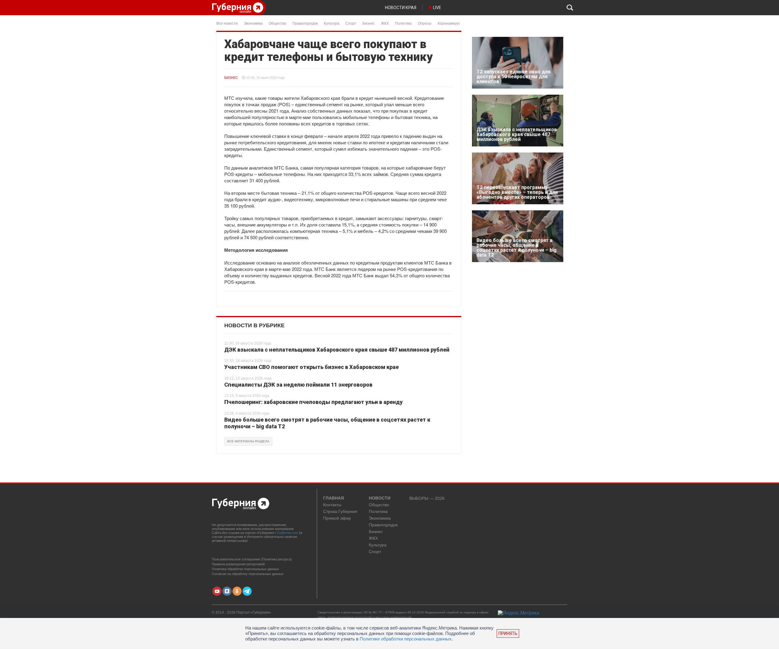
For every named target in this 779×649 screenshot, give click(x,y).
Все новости (227, 23)
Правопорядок (305, 23)
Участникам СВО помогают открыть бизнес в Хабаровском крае (311, 367)
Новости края (400, 7)
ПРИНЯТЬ (507, 633)
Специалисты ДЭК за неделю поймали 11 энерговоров (298, 384)
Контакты (332, 505)
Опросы (424, 23)
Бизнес (368, 23)
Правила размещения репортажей (238, 564)
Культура (331, 23)
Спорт (350, 23)
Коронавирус (449, 23)
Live (437, 7)
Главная (333, 498)
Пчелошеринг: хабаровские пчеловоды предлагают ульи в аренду (313, 402)
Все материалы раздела (248, 441)
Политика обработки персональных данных (245, 569)
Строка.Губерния (340, 511)
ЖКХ (385, 23)
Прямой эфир (337, 518)
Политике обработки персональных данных (406, 638)
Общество (277, 23)
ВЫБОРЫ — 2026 (427, 498)
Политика (403, 23)
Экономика (253, 23)
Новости (379, 498)
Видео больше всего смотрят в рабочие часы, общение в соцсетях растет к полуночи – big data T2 (327, 423)
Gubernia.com (287, 533)
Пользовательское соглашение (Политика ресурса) (252, 559)
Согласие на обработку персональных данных (248, 574)
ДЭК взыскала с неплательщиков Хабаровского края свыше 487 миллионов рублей (336, 349)
